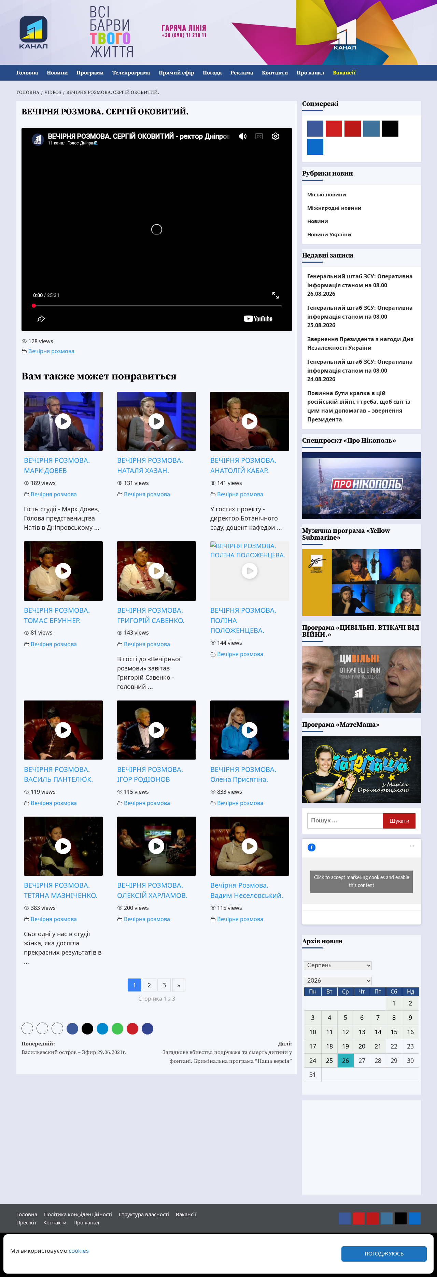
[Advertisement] (361, 1147)
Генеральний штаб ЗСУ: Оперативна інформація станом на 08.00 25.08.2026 (360, 316)
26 (345, 1060)
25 (329, 1060)
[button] (416, 73)
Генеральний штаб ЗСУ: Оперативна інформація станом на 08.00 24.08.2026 (360, 370)
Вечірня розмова (51, 351)
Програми (90, 72)
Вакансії (344, 72)
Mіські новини (326, 194)
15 (394, 1032)
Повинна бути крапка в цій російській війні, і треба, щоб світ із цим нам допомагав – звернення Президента (358, 406)
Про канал (310, 72)
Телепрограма (131, 72)
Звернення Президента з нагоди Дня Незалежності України (360, 343)
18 (329, 1046)
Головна (27, 72)
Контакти (275, 72)
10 (312, 1032)
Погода (212, 72)
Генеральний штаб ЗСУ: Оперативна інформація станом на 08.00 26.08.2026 (360, 285)
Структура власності (144, 1214)
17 (312, 1046)
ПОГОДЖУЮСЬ (384, 1254)
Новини (57, 72)
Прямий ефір (176, 72)
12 (345, 1032)
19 (345, 1046)
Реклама (241, 72)
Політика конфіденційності (78, 1214)
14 (378, 1032)
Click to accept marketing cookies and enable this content (361, 881)
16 (410, 1032)
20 (361, 1046)
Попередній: (74, 1048)
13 (361, 1032)
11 (329, 1032)
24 (312, 1060)
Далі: (227, 1052)
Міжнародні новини (334, 207)
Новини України (329, 234)
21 (378, 1046)
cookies (79, 1250)
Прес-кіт (26, 1222)
